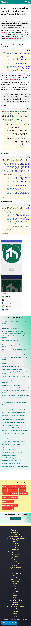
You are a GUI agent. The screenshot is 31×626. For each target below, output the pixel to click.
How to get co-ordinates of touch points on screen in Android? (15, 381)
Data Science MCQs (7, 509)
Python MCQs (6, 486)
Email (15, 617)
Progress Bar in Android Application (11, 407)
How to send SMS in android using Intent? (13, 433)
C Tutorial (15, 576)
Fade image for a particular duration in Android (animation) (14, 336)
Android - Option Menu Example (10, 439)
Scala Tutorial (15, 587)
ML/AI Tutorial (15, 581)
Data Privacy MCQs (7, 501)
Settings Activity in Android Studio (11, 450)
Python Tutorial (15, 579)
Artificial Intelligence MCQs (10, 497)
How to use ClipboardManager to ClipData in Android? (14, 322)
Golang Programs (15, 563)
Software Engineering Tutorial (15, 585)
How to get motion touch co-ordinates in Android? (15, 388)
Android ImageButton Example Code (12, 460)
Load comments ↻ (15, 518)
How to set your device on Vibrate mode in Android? (13, 362)
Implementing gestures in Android (11, 328)
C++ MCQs (23, 486)
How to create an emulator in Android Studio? (14, 422)
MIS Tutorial (15, 583)
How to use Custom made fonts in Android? (13, 326)
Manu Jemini (11, 27)
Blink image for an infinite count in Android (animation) (13, 341)
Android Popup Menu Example (10, 352)
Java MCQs (15, 486)
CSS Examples (15, 571)
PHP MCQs (15, 494)
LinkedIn (15, 615)
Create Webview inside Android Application (13, 412)
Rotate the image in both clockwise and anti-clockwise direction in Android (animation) (14, 332)
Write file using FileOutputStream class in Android (15, 395)
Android (7, 6)
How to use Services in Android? (10, 436)
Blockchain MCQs (15, 534)
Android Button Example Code (10, 458)
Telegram (15, 611)
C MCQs (4, 490)
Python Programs (15, 558)
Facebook (15, 613)
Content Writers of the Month (15, 606)
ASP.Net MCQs (23, 494)
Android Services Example (9, 455)
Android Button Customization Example (12, 463)
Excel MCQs (15, 549)
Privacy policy (15, 597)
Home (2, 6)
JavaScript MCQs (13, 490)
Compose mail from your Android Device (13, 419)
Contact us (15, 595)
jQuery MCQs (6, 494)
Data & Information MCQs (9, 505)
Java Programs (15, 560)
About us (15, 594)
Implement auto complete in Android (12, 369)
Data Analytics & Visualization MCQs (15, 538)
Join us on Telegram (8, 622)
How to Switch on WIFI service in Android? (13, 428)
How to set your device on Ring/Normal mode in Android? (15, 358)
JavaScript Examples (15, 567)
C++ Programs (15, 556)
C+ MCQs (15, 543)
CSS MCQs (22, 490)
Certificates (15, 604)
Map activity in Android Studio (10, 447)
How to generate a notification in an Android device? (14, 403)
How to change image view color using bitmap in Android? (15, 391)
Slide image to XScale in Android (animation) (14, 349)
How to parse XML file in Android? (11, 425)
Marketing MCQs (15, 532)
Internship (15, 602)
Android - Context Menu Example (11, 385)
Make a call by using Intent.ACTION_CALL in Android (13, 416)
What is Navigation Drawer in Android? (12, 444)
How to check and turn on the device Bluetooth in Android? (15, 377)
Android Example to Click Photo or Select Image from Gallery (15, 467)
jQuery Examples (15, 569)
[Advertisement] (12, 17)
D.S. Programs (15, 561)
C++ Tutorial (15, 577)
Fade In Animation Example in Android (12, 452)
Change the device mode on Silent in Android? (14, 366)
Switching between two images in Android (13, 410)
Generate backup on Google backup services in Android (14, 372)
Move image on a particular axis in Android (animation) (13, 345)
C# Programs (15, 565)
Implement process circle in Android (11, 398)
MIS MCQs (15, 540)
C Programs (15, 554)
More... (15, 588)
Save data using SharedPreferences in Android (14, 430)
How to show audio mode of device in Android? (14, 355)
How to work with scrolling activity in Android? (14, 441)
